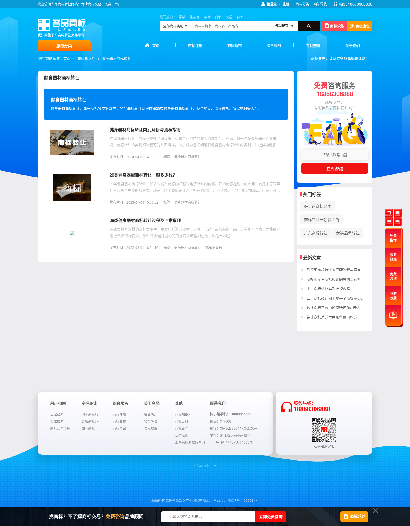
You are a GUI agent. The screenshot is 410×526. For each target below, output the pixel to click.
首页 (156, 45)
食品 (240, 16)
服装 (182, 16)
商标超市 (234, 45)
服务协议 (150, 421)
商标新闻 (181, 428)
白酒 (218, 16)
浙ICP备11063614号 (243, 500)
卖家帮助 (57, 414)
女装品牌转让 (348, 233)
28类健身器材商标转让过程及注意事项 (145, 220)
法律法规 (181, 435)
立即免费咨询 (271, 516)
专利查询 (313, 45)
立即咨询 (334, 168)
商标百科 (181, 421)
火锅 (229, 16)
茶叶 (207, 16)
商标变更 (119, 421)
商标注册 (195, 45)
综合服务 (274, 45)
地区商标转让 (91, 414)
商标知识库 (86, 58)
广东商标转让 (315, 233)
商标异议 (119, 428)
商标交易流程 (60, 428)
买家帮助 (57, 421)
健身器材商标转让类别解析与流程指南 (145, 129)
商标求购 (337, 25)
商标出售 (362, 25)
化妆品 (195, 16)
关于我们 (352, 45)
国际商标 (88, 428)
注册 (286, 3)
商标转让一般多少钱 (321, 219)
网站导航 (320, 3)
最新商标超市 (91, 421)
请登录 (272, 3)
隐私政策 (150, 428)
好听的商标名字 (317, 206)
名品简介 (150, 414)
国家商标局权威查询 (190, 442)
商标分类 (302, 3)
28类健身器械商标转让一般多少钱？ (143, 175)
